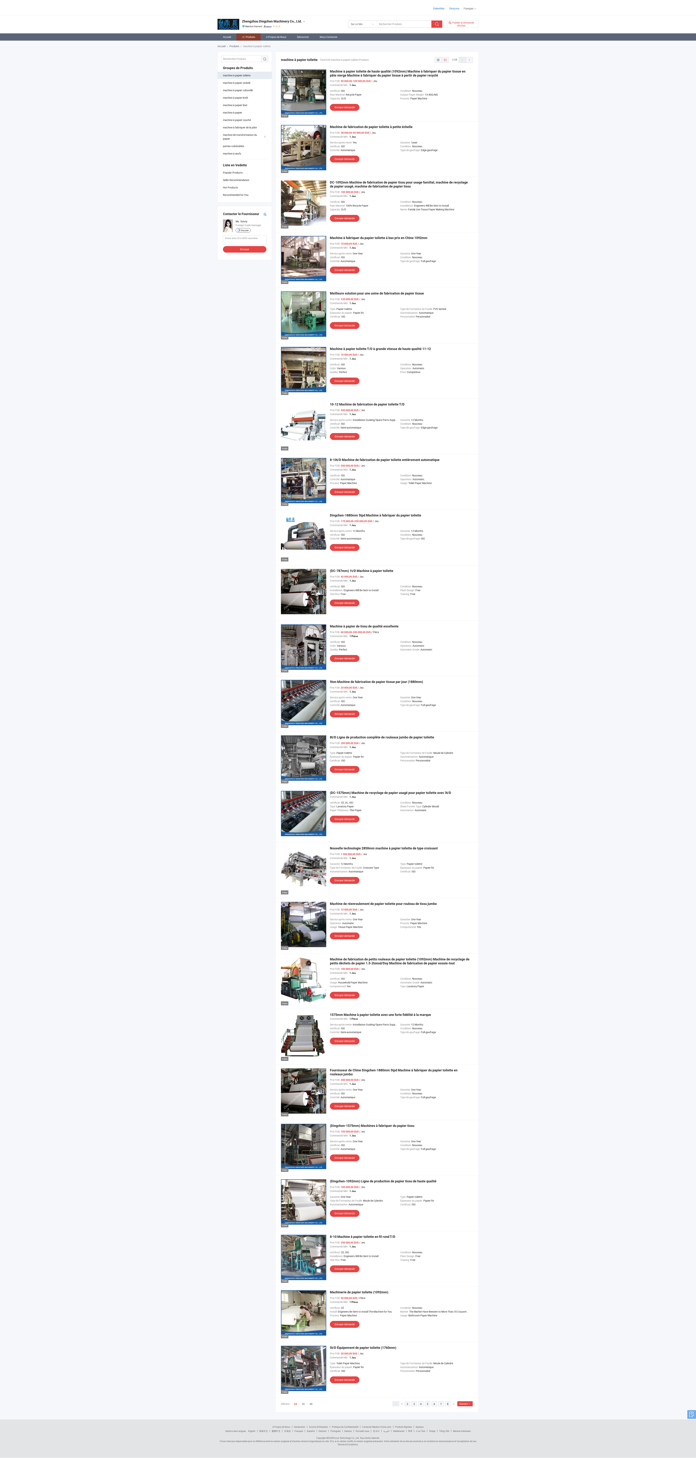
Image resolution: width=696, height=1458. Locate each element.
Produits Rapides (403, 1426)
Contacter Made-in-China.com (376, 1426)
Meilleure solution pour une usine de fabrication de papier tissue (377, 293)
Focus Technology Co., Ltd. (346, 1437)
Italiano (348, 1431)
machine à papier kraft (235, 97)
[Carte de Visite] (265, 214)
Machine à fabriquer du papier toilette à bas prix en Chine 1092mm (378, 238)
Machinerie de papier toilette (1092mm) (359, 1292)
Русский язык (362, 1431)
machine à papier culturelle (238, 90)
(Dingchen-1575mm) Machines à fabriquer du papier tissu (372, 1126)
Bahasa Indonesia (462, 1431)
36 (303, 1404)
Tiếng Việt (444, 1431)
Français (299, 1431)
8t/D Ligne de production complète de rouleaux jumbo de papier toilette (382, 737)
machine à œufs (232, 153)
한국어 (376, 1431)
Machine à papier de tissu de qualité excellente (364, 626)
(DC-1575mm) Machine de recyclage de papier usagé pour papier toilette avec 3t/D (390, 793)
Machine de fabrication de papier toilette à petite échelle (371, 127)
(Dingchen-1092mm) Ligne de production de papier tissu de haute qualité (383, 1181)
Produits (250, 37)
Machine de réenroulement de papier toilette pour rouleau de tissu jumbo (383, 904)
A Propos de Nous (276, 37)
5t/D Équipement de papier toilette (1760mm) (363, 1348)
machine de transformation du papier (240, 136)
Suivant (463, 1403)
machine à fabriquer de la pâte (240, 127)
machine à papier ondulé (236, 83)
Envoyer (244, 249)
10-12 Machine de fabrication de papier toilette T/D (367, 404)
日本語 (287, 1431)
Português (335, 1431)
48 (311, 1404)
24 (295, 1404)
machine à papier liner (235, 105)
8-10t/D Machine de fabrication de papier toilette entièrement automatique (385, 460)
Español (311, 1431)
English (251, 1431)
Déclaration (299, 1426)
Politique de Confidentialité (345, 1426)
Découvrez (303, 37)
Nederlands (398, 1431)
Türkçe (432, 1431)
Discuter (245, 230)
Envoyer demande (345, 107)
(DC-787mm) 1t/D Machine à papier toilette (361, 571)
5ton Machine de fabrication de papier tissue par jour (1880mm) (376, 682)
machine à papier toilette (236, 75)
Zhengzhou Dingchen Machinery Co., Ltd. (272, 21)
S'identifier (439, 8)
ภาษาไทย (420, 1431)
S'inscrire (454, 8)
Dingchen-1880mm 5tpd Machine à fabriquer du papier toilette (375, 515)
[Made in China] (241, 7)
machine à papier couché (237, 120)
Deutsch (323, 1431)
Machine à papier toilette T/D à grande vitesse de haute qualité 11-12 (380, 349)
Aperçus (420, 1426)
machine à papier (232, 112)
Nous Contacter (328, 37)
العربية (386, 1431)
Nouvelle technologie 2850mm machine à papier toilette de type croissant (384, 848)
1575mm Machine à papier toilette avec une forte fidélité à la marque (380, 1015)
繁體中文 (276, 1431)
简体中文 (263, 1431)
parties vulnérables (233, 146)
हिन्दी (410, 1431)
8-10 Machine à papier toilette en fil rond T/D (362, 1237)
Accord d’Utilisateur (318, 1426)
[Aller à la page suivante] (469, 60)
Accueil (227, 37)
